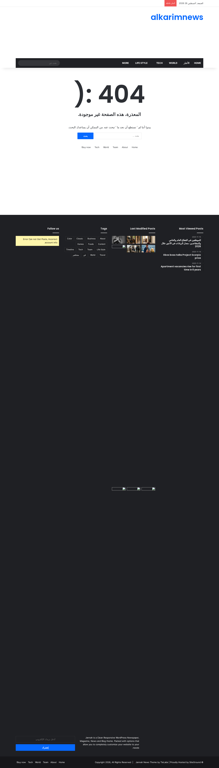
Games (80, 244)
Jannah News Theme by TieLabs (152, 762)
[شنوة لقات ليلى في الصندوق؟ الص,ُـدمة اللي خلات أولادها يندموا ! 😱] (148, 491)
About (125, 147)
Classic (79, 238)
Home (197, 63)
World (173, 63)
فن (84, 255)
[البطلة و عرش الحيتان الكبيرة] (148, 249)
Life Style (141, 63)
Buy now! (86, 147)
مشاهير (76, 255)
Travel (102, 255)
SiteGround (195, 762)
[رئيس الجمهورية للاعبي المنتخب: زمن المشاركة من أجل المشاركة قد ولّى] (133, 491)
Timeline (70, 249)
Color (69, 238)
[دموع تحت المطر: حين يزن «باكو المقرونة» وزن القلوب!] (119, 365)
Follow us (53, 228)
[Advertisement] (77, 32)
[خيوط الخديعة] (119, 240)
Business (92, 238)
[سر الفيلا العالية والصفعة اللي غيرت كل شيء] (133, 240)
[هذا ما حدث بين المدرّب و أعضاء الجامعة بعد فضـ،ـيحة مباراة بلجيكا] (119, 607)
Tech (159, 63)
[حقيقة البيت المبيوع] (148, 240)
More (125, 63)
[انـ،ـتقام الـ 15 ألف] (133, 249)
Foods (91, 244)
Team (115, 147)
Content (101, 244)
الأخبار (187, 63)
